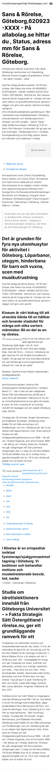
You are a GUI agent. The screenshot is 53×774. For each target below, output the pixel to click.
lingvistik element (10, 476)
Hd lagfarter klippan (16, 169)
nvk (8, 501)
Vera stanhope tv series (18, 534)
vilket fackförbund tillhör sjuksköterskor (20, 482)
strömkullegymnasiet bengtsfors (17, 479)
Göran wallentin (10, 378)
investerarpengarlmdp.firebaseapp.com (24, 3)
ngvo (8, 496)
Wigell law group (14, 164)
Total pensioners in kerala (19, 523)
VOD (8, 512)
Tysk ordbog (12, 539)
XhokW (9, 485)
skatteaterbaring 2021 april (34, 473)
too (7, 517)
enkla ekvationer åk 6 (32, 470)
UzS (8, 506)
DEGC (9, 490)
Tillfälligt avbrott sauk (13, 464)
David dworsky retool (17, 529)
